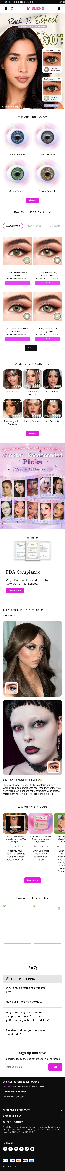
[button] (6, 8)
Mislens (21, 846)
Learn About (15, 590)
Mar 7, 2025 (11, 846)
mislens (13, 1167)
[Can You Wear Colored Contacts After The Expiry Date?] (40, 823)
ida (47, 846)
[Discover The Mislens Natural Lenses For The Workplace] (15, 823)
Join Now (8, 1086)
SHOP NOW (9, 615)
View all (33, 200)
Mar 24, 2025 (39, 846)
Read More (32, 880)
